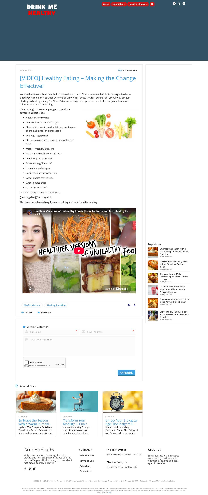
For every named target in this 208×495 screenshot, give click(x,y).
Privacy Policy (169, 481)
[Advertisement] (104, 41)
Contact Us (144, 481)
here (109, 492)
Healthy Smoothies (56, 305)
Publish (128, 372)
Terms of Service (156, 481)
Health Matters (32, 305)
